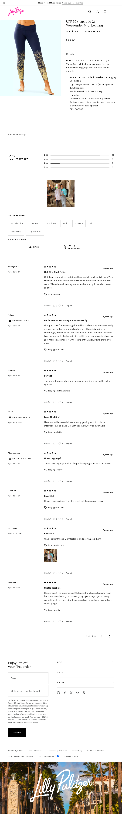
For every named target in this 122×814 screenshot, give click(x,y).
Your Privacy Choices (46, 756)
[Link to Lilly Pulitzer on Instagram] (58, 692)
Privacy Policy (39, 700)
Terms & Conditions (35, 751)
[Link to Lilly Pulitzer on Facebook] (65, 692)
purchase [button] (51, 223)
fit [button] (91, 223)
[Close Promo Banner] (4, 3)
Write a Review (93, 31)
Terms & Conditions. (16, 703)
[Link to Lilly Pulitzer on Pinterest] (84, 692)
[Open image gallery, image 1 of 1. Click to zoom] (30, 58)
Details (70, 54)
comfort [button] (35, 223)
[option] (30, 58)
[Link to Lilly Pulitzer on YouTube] (77, 692)
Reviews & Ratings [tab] (17, 134)
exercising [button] (16, 231)
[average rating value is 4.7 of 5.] (73, 31)
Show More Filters (17, 239)
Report (69, 305)
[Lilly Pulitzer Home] (16, 11)
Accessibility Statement (58, 751)
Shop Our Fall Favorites (72, 3)
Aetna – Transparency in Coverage (20, 756)
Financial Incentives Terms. (27, 723)
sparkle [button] (79, 223)
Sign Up (17, 732)
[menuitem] (89, 11)
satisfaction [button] (17, 223)
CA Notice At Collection (95, 751)
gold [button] (65, 223)
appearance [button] (34, 231)
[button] (117, 3)
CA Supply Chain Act (71, 756)
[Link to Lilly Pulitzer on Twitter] (71, 692)
